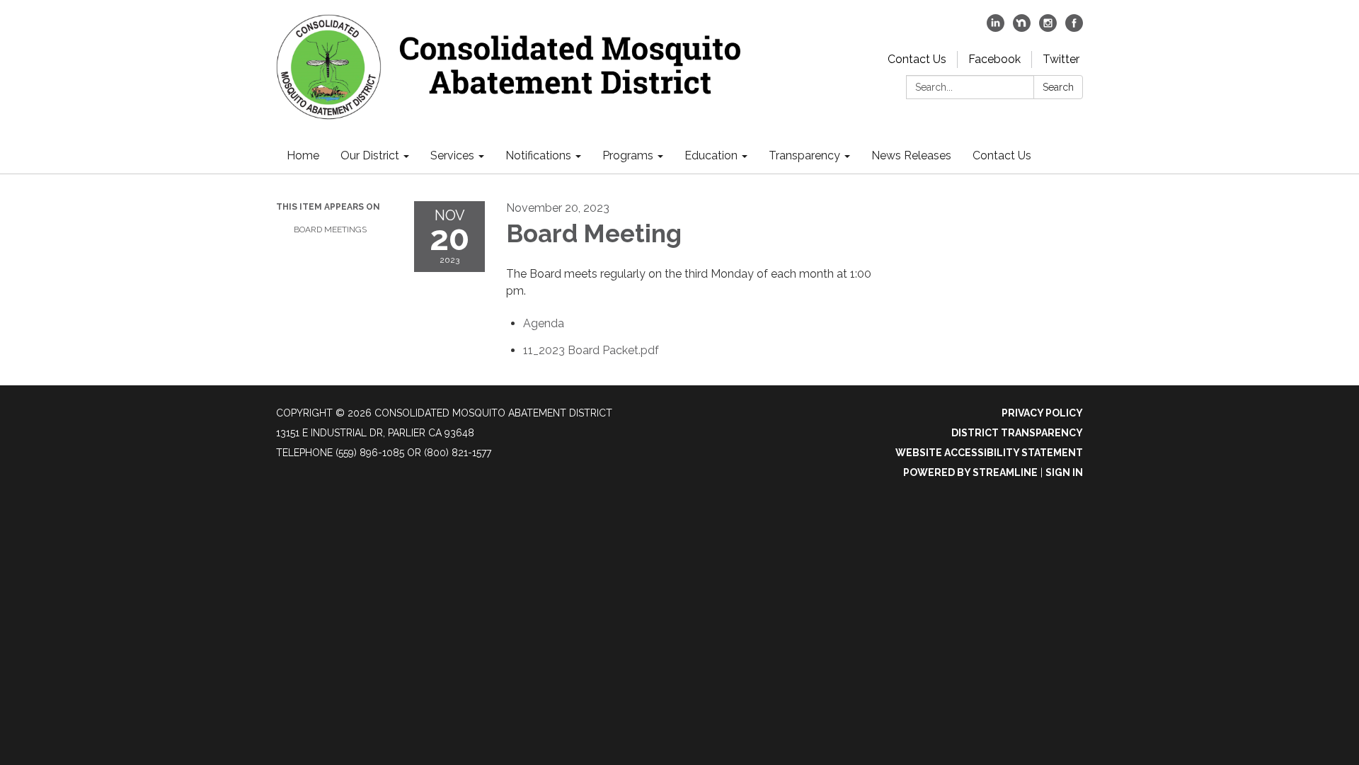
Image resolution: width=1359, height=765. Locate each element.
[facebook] (1074, 28)
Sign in (1064, 472)
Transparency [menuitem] (804, 155)
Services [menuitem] (452, 155)
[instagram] (1048, 28)
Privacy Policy (1042, 413)
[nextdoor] (1022, 28)
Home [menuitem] (303, 155)
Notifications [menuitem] (538, 155)
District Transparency (1017, 432)
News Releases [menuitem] (911, 155)
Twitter (1061, 59)
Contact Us (917, 59)
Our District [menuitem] (369, 155)
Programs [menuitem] (627, 155)
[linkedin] (995, 28)
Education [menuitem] (711, 155)
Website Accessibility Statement (989, 452)
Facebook (994, 59)
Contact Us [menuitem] (1002, 155)
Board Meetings (330, 229)
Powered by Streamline (970, 472)
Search (1058, 87)
